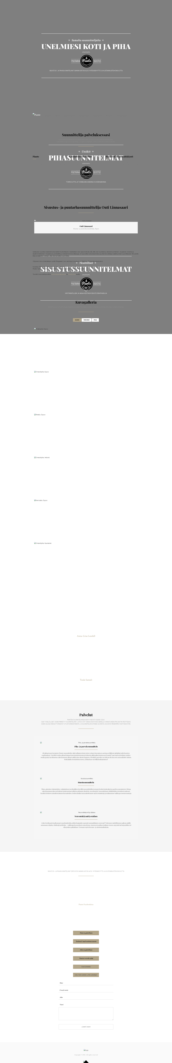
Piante (57, 116)
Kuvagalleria (84, 116)
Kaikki (77, 320)
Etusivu (48, 116)
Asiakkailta (97, 116)
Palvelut (109, 116)
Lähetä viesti (86, 1027)
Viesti (61, 1005)
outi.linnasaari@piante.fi (58, 274)
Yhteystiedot (122, 116)
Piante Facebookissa (86, 904)
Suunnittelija (69, 116)
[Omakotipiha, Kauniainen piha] (49, 563)
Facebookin (72, 274)
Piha (95, 320)
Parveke (86, 320)
